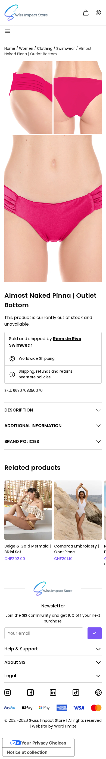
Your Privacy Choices (43, 743)
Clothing (44, 48)
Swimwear (65, 48)
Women (26, 48)
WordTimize (65, 726)
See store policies (35, 377)
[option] (28, 523)
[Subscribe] (95, 633)
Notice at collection (27, 752)
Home (9, 48)
